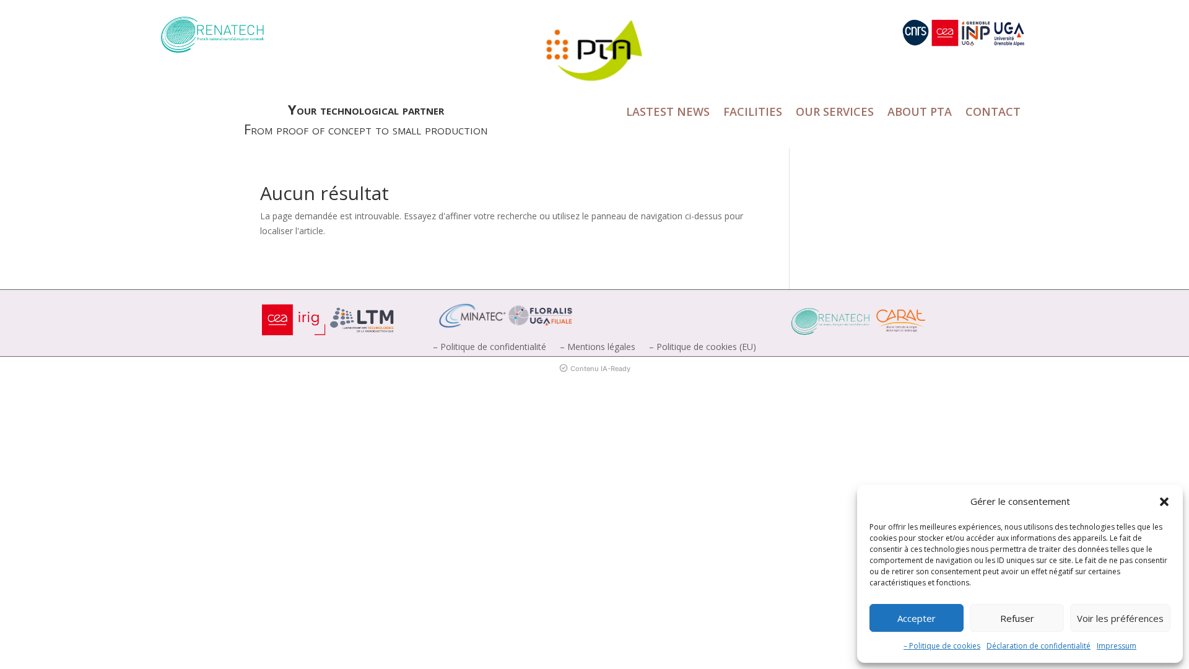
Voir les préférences (1120, 618)
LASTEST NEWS (668, 113)
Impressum (1116, 646)
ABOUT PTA (919, 113)
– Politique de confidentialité (489, 347)
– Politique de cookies (942, 646)
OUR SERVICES (835, 113)
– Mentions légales (597, 347)
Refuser (1017, 618)
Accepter (916, 618)
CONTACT (993, 113)
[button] (1164, 502)
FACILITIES (752, 113)
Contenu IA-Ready (600, 368)
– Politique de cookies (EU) (702, 347)
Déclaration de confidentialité (1038, 646)
